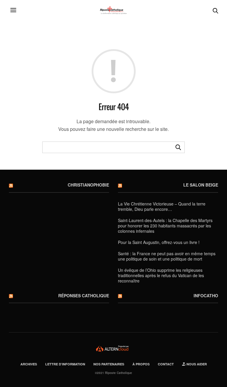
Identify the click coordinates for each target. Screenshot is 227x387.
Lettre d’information (65, 364)
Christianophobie (88, 185)
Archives (28, 364)
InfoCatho (206, 295)
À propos (141, 364)
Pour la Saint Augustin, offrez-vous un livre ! (159, 242)
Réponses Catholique (83, 295)
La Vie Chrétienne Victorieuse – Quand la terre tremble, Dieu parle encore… (161, 206)
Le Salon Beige (200, 185)
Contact (166, 364)
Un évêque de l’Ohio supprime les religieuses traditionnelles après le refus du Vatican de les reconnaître (161, 275)
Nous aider (196, 364)
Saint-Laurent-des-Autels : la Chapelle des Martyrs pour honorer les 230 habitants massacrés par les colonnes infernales (165, 225)
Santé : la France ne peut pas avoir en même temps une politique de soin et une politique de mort (166, 256)
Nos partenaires (108, 364)
